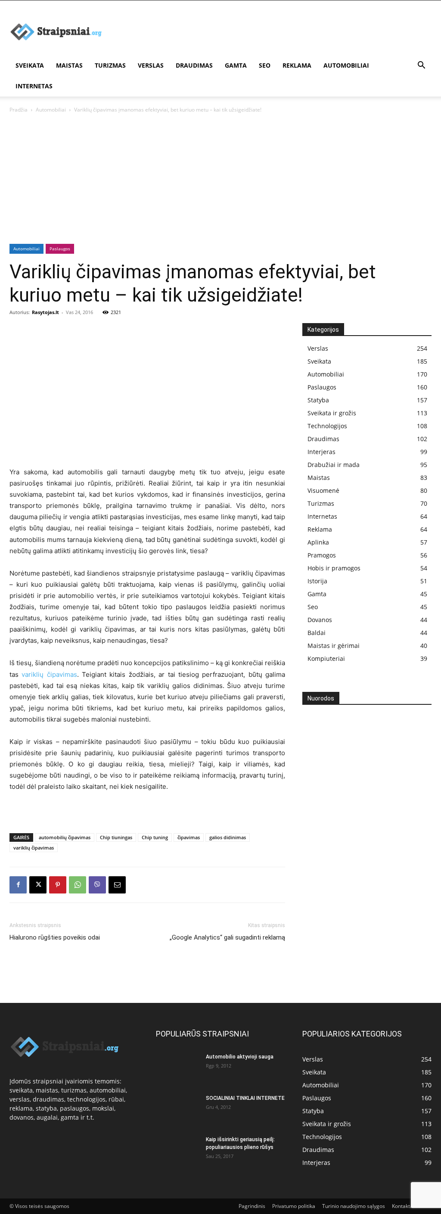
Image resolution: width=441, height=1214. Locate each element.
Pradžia (18, 109)
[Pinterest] (57, 884)
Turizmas (110, 65)
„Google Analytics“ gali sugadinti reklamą (227, 937)
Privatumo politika (293, 1206)
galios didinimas (227, 837)
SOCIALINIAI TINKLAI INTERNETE (245, 1098)
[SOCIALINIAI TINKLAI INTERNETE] (177, 1107)
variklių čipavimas (49, 674)
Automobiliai (346, 65)
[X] (38, 884)
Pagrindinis (252, 1206)
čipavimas (188, 837)
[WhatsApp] (77, 884)
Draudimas (194, 65)
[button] (421, 66)
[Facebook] (18, 884)
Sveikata (30, 65)
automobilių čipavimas (64, 837)
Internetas (34, 86)
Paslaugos (60, 249)
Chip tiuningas (116, 837)
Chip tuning (155, 837)
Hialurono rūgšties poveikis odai (54, 937)
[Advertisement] (219, 25)
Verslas (151, 65)
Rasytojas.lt (45, 312)
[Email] (117, 884)
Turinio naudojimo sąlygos (353, 1206)
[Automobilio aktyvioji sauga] (177, 1067)
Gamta (236, 65)
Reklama (297, 65)
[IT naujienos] (345, 817)
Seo (264, 65)
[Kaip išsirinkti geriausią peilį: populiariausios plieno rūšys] (177, 1151)
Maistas (69, 65)
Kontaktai (403, 1206)
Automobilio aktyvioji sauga (239, 1057)
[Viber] (97, 884)
